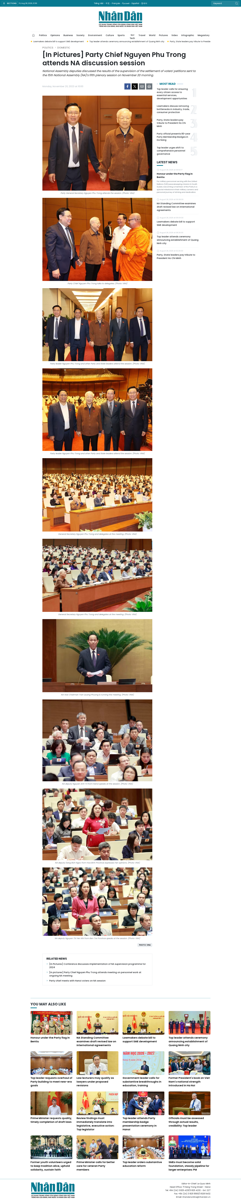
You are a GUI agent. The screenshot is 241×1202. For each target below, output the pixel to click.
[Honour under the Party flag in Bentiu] (51, 1023)
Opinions (55, 35)
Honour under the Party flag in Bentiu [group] (192, 41)
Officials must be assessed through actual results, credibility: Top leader (186, 1121)
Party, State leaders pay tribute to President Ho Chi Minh (171, 123)
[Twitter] (135, 86)
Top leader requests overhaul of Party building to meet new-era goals (51, 1081)
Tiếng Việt (98, 3)
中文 (108, 3)
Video (174, 35)
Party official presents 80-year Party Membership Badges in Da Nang (173, 136)
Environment (95, 35)
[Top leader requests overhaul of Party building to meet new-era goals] (51, 1063)
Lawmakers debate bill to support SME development (176, 223)
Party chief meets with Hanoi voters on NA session (77, 980)
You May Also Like (48, 1004)
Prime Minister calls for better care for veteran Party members (96, 1165)
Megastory (203, 35)
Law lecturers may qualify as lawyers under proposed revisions (95, 1081)
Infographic (187, 35)
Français (116, 3)
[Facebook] (127, 86)
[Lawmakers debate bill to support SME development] (143, 1023)
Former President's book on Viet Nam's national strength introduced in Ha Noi (189, 1081)
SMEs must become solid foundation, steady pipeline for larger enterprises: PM (189, 1165)
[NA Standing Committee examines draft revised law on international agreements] (97, 1023)
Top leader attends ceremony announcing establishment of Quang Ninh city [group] (71, 41)
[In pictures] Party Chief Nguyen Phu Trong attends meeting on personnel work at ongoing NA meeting (95, 974)
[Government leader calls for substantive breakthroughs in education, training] (143, 1063)
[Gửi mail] (142, 86)
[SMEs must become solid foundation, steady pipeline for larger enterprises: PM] (189, 1147)
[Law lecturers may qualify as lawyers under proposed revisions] (97, 1063)
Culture (110, 35)
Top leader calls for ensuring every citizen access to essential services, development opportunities (172, 94)
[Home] (33, 35)
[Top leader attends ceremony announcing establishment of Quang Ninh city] (189, 1023)
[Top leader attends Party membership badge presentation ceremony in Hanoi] (143, 1103)
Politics (43, 35)
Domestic (63, 47)
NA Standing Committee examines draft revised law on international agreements (176, 207)
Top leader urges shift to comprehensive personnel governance (171, 150)
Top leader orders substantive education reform (142, 1164)
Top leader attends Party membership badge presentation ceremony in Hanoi (140, 1123)
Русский (125, 3)
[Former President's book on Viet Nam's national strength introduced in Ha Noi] (189, 1063)
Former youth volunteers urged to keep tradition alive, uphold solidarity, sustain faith (51, 1165)
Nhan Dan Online (120, 19)
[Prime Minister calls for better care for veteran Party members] (97, 1147)
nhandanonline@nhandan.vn (196, 1197)
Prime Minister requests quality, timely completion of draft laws (51, 1120)
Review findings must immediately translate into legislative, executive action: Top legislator (95, 1123)
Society (80, 35)
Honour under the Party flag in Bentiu (175, 175)
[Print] (149, 86)
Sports (121, 35)
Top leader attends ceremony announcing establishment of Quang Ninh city (177, 240)
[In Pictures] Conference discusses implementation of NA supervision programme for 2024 (97, 965)
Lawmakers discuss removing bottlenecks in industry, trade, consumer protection (173, 109)
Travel (141, 35)
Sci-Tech (132, 36)
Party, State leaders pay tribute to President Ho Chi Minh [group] (141, 41)
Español (135, 3)
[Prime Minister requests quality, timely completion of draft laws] (51, 1103)
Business (68, 35)
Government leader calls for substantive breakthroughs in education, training (142, 1081)
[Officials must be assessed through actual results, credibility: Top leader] (189, 1103)
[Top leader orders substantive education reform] (143, 1147)
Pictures (163, 35)
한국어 (144, 3)
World (152, 35)
